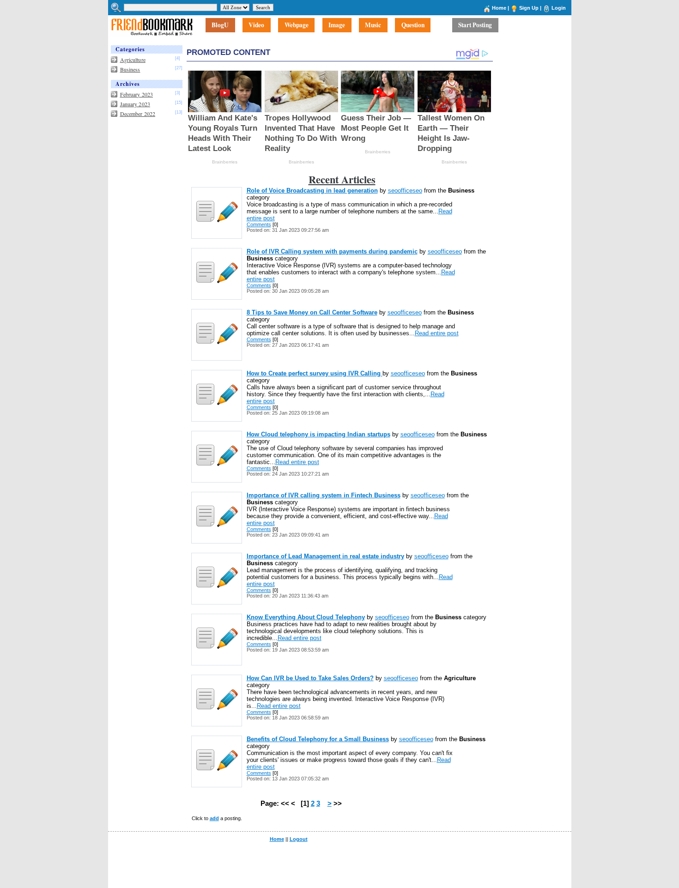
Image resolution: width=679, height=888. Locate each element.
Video (256, 25)
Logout (299, 839)
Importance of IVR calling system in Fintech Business (323, 495)
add (214, 818)
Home (499, 8)
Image (336, 25)
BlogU (220, 25)
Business (130, 69)
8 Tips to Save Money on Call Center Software (312, 312)
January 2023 (135, 104)
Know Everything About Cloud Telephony (306, 617)
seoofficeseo (405, 190)
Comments (259, 224)
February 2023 (136, 94)
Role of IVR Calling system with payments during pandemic (332, 251)
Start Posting (475, 25)
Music (373, 25)
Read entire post (437, 333)
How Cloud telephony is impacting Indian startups (318, 434)
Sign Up (529, 8)
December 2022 (138, 113)
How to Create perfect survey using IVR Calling (314, 373)
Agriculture (133, 59)
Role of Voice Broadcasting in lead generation (312, 190)
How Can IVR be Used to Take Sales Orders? (310, 678)
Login (559, 8)
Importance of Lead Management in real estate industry (325, 556)
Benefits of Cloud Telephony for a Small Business (318, 739)
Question (412, 25)
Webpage (297, 25)
